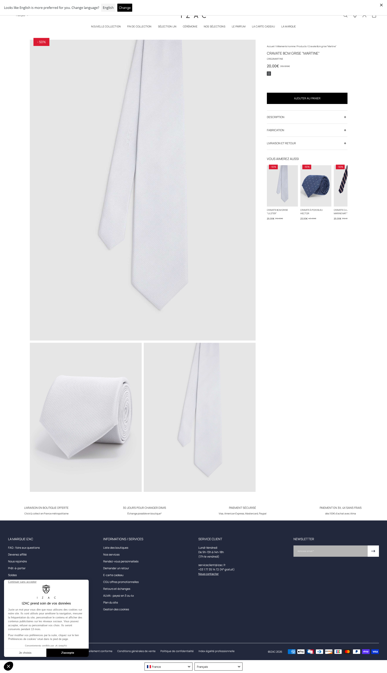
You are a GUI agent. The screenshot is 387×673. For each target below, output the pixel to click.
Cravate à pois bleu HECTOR (311, 211)
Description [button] (275, 117)
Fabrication (275, 130)
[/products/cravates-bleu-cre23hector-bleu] (315, 186)
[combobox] (168, 667)
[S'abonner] (373, 551)
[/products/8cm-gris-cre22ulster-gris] (282, 186)
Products (302, 46)
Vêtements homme (286, 46)
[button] (106, 27)
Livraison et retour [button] (281, 143)
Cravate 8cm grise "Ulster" (277, 211)
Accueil (271, 46)
